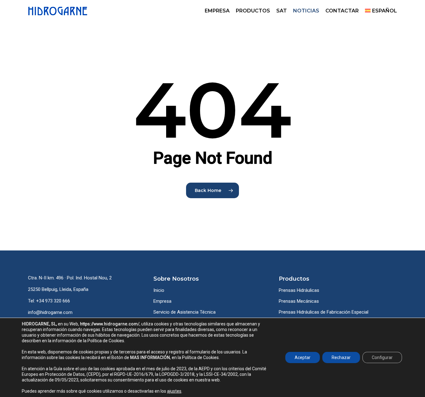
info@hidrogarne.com (50, 312)
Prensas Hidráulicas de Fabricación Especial (323, 312)
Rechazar (341, 357)
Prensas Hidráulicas (299, 290)
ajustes (174, 391)
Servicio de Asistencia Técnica (184, 312)
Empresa (162, 301)
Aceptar (303, 357)
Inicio (158, 290)
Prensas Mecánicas (299, 301)
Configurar (382, 357)
